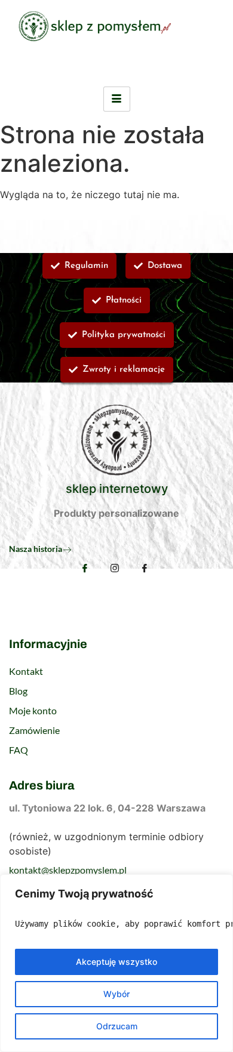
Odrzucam (116, 1026)
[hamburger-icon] (116, 99)
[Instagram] (115, 569)
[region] (116, 963)
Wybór (116, 994)
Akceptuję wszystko (116, 962)
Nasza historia (35, 549)
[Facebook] (85, 568)
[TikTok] (144, 569)
